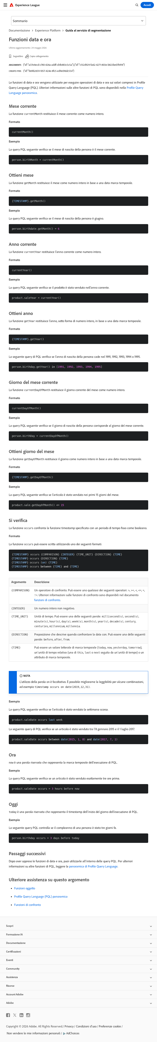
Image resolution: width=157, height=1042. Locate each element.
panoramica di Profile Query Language (93, 866)
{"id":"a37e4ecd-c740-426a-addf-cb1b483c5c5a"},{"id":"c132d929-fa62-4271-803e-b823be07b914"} (74, 64)
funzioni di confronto (47, 600)
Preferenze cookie (110, 1026)
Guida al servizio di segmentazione (88, 30)
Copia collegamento (39, 56)
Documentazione (19, 30)
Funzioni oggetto (24, 888)
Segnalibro (18, 56)
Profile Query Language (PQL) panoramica (41, 896)
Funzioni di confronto (27, 905)
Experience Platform (48, 30)
